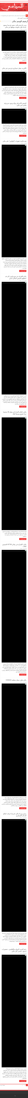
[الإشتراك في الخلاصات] (0, 21)
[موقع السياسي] (14, 7)
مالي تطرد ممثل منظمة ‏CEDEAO (16, 680)
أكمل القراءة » (22, 62)
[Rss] (15, 1096)
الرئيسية (25, 18)
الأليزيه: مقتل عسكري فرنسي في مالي (14, 68)
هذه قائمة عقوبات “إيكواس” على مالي (14, 141)
